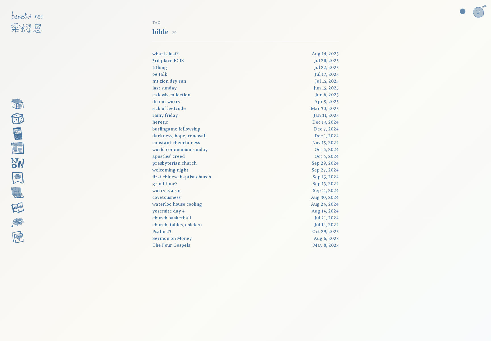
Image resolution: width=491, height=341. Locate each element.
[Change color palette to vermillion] (462, 11)
